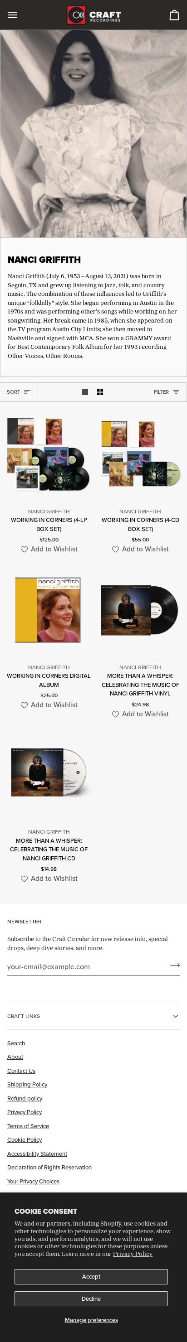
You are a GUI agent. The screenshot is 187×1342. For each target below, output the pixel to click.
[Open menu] (20, 14)
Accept (91, 1276)
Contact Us (21, 1071)
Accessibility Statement (37, 1153)
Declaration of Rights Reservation (49, 1167)
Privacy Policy (133, 1253)
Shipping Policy (27, 1084)
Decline (91, 1298)
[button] (47, 549)
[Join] (172, 965)
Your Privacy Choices (33, 1181)
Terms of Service (28, 1126)
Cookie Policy (24, 1139)
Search (16, 1043)
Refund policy (24, 1098)
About (15, 1056)
